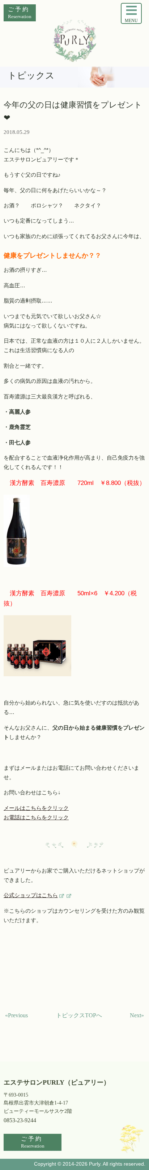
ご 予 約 (19, 12)
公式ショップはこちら (31, 895)
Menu (131, 20)
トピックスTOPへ (79, 1015)
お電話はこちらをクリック (36, 817)
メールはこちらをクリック (36, 808)
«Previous (16, 1015)
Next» (137, 1015)
